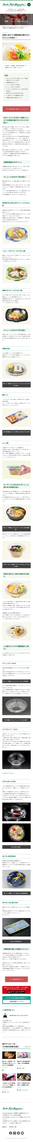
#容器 (23, 1068)
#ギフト (8, 1091)
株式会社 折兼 (12, 1127)
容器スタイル (8, 67)
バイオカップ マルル (7, 773)
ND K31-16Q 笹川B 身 (15, 941)
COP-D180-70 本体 (15, 847)
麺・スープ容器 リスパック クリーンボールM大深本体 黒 (16, 528)
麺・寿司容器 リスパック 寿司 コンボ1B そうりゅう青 (16, 432)
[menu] (29, 4)
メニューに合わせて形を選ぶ (13, 87)
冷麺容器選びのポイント (12, 82)
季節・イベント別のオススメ (21, 26)
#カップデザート (25, 1090)
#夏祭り (20, 1068)
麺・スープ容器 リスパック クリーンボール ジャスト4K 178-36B (16, 384)
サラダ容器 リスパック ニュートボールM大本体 (15, 720)
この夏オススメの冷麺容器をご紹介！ (15, 95)
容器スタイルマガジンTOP (7, 26)
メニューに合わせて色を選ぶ (13, 84)
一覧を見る (26, 1046)
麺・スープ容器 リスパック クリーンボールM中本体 (15, 681)
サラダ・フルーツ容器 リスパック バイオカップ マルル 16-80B (16, 565)
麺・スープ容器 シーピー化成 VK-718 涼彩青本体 (15, 893)
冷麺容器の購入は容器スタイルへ (14, 97)
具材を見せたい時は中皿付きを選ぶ (14, 93)
